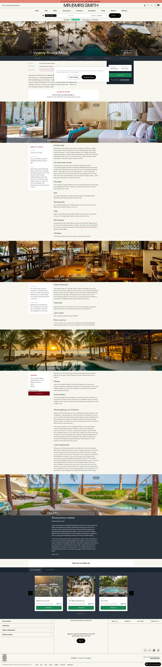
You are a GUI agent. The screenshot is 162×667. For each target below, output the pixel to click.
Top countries (6, 621)
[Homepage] (81, 5)
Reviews (89, 58)
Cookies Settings (73, 77)
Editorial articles (7, 634)
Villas (46, 10)
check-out (124, 66)
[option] (49, 593)
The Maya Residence (76, 601)
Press (45, 664)
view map (39, 393)
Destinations (92, 10)
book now (120, 75)
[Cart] (151, 5)
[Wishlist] (148, 5)
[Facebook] (149, 650)
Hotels (37, 10)
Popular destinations (8, 630)
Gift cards (62, 664)
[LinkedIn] (154, 650)
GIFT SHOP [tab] (140, 621)
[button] (145, 5)
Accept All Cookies (89, 77)
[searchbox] (62, 15)
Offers (55, 10)
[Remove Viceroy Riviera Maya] (55, 16)
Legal (37, 664)
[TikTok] (158, 650)
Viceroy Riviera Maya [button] (47, 15)
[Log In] (157, 5)
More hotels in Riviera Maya (47, 69)
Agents (50, 664)
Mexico (46, 49)
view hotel (49, 607)
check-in (113, 66)
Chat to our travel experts (154, 664)
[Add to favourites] (30, 53)
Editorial (113, 10)
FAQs (41, 664)
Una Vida (104, 601)
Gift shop (124, 10)
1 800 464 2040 (124, 80)
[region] (81, 74)
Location (72, 58)
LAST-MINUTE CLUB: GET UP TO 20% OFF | (80, 1)
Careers (56, 664)
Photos (56, 58)
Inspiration (79, 10)
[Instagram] (145, 650)
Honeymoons (67, 10)
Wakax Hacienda (42, 601)
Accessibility (70, 664)
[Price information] (131, 52)
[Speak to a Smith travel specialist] (145, 5)
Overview (37, 58)
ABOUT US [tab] (115, 621)
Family (103, 10)
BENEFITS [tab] (127, 621)
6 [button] (85, 615)
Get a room (125, 58)
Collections (5, 625)
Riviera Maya (38, 49)
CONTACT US (154, 621)
